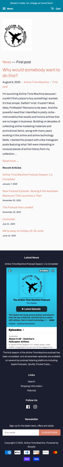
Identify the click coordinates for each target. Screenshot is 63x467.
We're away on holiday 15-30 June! (23, 230)
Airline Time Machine (36, 82)
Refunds (31, 390)
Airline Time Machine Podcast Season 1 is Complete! (31, 264)
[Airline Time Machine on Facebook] (28, 407)
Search (31, 381)
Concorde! (9, 219)
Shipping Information (31, 386)
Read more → (11, 160)
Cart (57, 8)
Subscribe (50, 432)
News (7, 62)
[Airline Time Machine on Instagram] (35, 407)
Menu (10, 8)
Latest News (31, 257)
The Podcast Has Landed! (18, 207)
